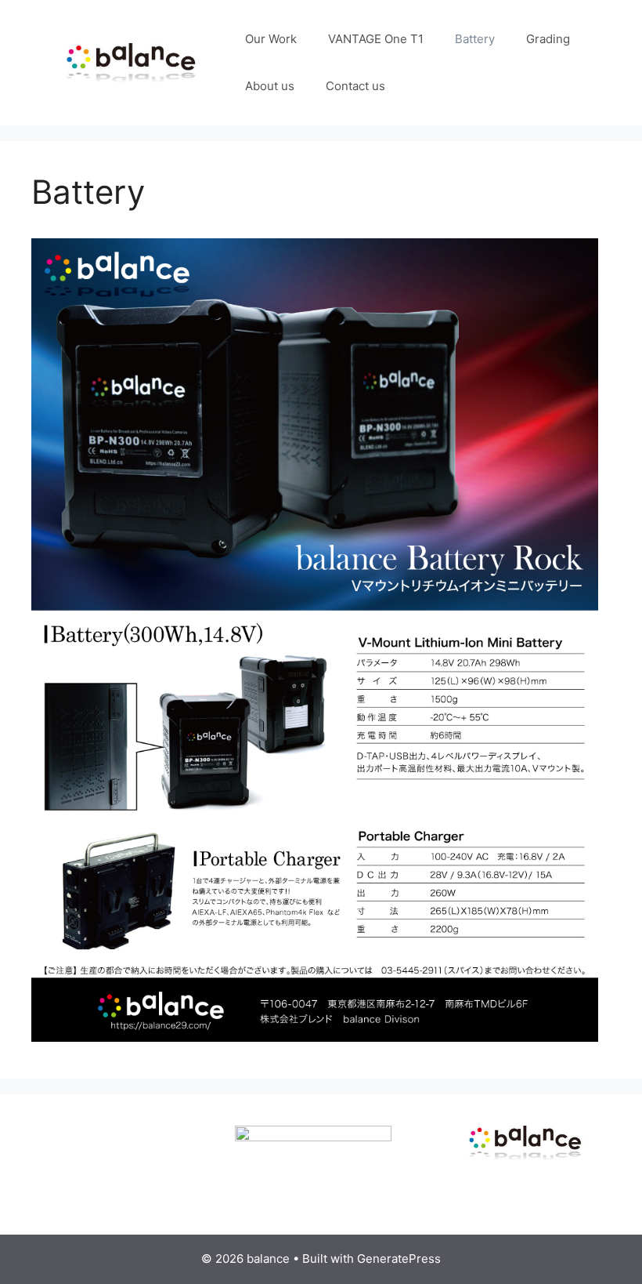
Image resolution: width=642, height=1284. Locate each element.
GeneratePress (399, 1258)
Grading (548, 38)
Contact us (355, 85)
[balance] (130, 62)
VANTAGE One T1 (376, 38)
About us (269, 85)
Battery (475, 38)
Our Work (271, 38)
